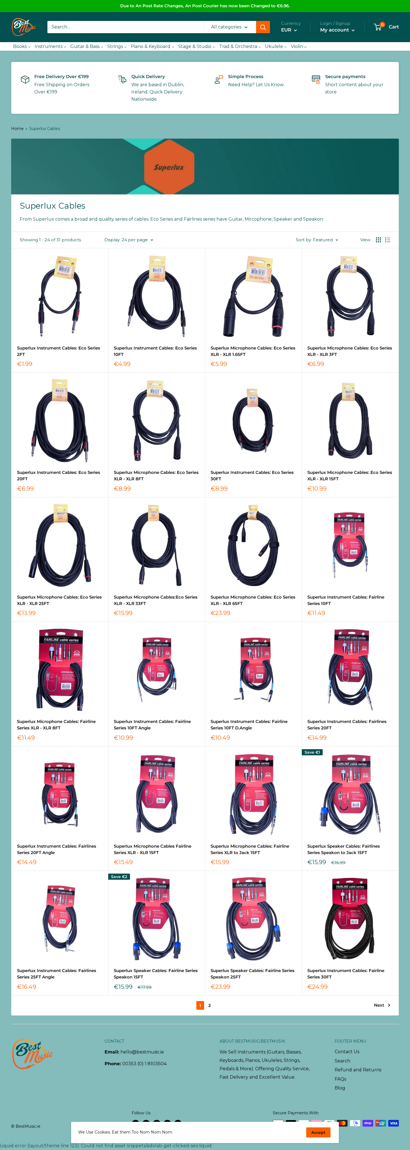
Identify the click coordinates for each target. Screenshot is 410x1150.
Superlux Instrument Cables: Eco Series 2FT (58, 351)
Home (17, 128)
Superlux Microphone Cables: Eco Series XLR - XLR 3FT (349, 351)
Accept (318, 1132)
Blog (340, 1088)
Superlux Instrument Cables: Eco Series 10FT (155, 351)
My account (335, 30)
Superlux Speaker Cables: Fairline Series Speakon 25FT (253, 974)
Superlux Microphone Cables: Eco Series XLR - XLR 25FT (59, 600)
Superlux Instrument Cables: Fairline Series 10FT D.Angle (249, 724)
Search (342, 1061)
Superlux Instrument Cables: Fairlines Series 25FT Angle (56, 974)
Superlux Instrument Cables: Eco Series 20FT (58, 475)
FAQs (340, 1079)
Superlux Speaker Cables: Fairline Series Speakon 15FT (156, 974)
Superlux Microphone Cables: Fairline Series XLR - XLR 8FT (56, 724)
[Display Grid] (378, 239)
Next (379, 1005)
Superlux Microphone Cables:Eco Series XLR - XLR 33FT (155, 600)
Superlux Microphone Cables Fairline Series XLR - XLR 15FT (152, 849)
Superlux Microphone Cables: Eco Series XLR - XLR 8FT (156, 475)
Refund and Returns (358, 1069)
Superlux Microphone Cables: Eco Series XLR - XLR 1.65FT (253, 351)
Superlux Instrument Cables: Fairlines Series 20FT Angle (56, 849)
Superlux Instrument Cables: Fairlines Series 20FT (347, 724)
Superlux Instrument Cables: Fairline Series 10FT (345, 600)
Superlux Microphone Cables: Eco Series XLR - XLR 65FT (253, 600)
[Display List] (387, 239)
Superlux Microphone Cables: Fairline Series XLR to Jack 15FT (250, 849)
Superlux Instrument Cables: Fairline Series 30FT (345, 974)
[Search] (263, 27)
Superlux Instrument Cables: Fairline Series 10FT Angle (152, 724)
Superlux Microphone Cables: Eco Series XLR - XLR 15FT (349, 475)
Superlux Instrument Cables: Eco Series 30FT (252, 475)
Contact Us (347, 1051)
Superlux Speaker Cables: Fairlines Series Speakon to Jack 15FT (343, 849)
